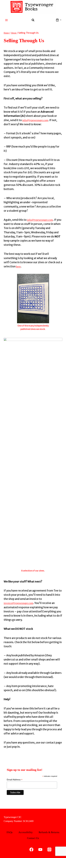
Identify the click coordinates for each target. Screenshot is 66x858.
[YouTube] (40, 849)
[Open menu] (6, 20)
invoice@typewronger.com (18, 603)
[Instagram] (49, 849)
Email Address (14, 779)
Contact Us (33, 838)
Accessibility (25, 832)
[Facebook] (31, 849)
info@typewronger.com (35, 120)
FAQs (10, 832)
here (18, 266)
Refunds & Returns (49, 832)
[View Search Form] (33, 20)
